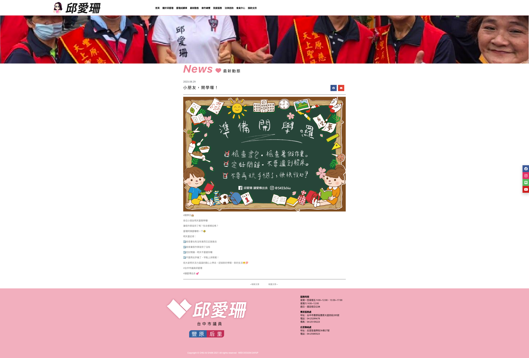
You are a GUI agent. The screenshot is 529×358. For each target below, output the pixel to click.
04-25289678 (313, 318)
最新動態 (194, 8)
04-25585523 (313, 334)
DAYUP (255, 353)
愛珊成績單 (181, 8)
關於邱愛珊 (167, 8)
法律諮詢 (229, 8)
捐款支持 (252, 8)
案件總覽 (206, 8)
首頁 (157, 8)
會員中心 (240, 8)
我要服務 (217, 8)
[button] (333, 88)
